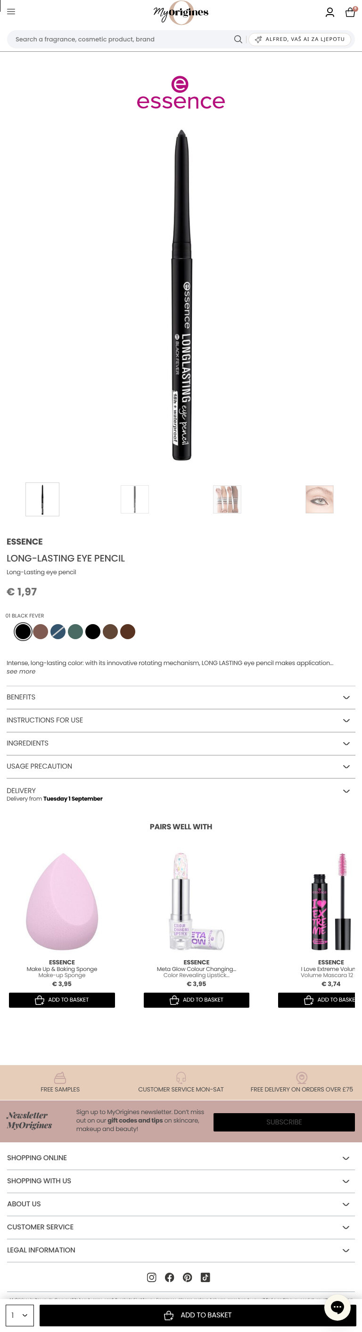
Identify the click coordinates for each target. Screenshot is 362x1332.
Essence (25, 542)
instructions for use (45, 720)
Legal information (41, 1250)
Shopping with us (39, 1181)
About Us (24, 1204)
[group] (181, 292)
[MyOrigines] (181, 12)
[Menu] (13, 13)
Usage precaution (39, 766)
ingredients (28, 743)
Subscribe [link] (284, 1122)
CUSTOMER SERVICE (40, 1227)
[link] (330, 13)
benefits (21, 697)
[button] (337, 1307)
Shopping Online (37, 1158)
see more (21, 671)
